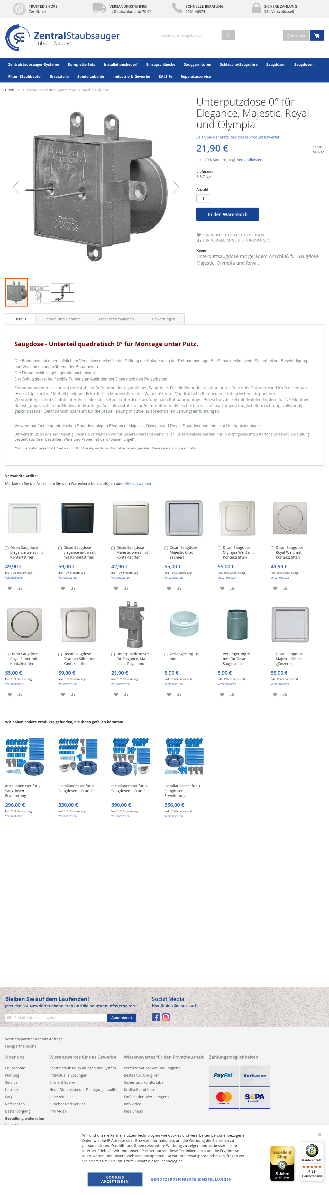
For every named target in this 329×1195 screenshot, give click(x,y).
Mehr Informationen (116, 319)
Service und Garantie (62, 319)
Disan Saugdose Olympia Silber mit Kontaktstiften (79, 658)
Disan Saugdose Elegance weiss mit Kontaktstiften (26, 552)
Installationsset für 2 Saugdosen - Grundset (77, 788)
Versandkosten (249, 159)
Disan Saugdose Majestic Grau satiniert (183, 552)
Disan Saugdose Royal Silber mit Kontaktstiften (24, 658)
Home (9, 90)
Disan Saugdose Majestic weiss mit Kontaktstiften (132, 552)
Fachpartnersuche (20, 1046)
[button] (15, 187)
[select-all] (138, 483)
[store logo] (62, 38)
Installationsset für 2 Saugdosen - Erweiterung (23, 790)
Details (20, 319)
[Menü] (321, 1144)
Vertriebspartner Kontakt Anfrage (34, 1038)
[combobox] (196, 35)
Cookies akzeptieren (115, 1179)
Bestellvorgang (18, 1111)
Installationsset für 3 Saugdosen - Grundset (130, 788)
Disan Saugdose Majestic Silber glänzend (289, 658)
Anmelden (296, 35)
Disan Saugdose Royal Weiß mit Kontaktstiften (289, 552)
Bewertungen (163, 319)
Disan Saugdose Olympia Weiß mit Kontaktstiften (238, 552)
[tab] (20, 318)
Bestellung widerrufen (24, 1118)
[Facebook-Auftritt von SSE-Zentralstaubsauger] (156, 1017)
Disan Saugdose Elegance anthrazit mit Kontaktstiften (79, 552)
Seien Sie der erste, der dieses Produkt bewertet (237, 137)
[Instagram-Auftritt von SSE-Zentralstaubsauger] (166, 1017)
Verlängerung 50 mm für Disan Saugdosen (237, 658)
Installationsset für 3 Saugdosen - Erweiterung (182, 790)
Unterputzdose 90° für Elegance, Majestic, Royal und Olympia (132, 661)
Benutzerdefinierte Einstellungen (191, 1179)
